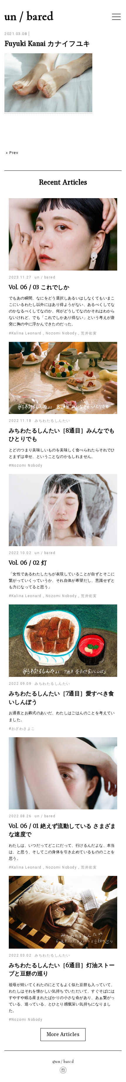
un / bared (28, 16)
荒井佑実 (89, 333)
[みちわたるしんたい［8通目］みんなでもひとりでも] (63, 413)
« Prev (12, 152)
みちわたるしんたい (52, 421)
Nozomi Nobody (61, 333)
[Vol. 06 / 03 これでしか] (63, 269)
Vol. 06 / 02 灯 (28, 562)
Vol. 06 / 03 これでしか (39, 287)
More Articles (63, 1034)
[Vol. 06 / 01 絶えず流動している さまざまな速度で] (63, 808)
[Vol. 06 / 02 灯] (63, 545)
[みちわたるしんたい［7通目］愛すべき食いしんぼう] (63, 675)
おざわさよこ (23, 729)
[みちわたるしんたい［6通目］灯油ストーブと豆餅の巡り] (63, 947)
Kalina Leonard (26, 333)
